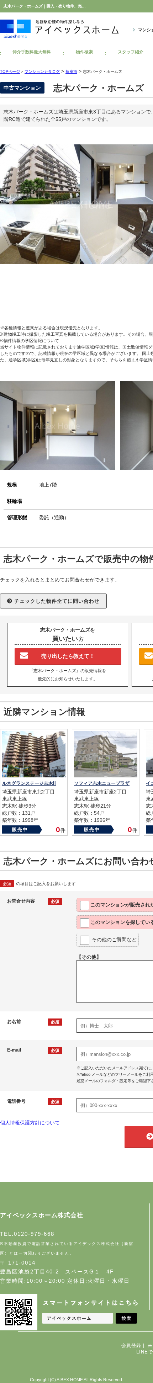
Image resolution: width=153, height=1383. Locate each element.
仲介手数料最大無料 (31, 51)
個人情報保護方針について (30, 1123)
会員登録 (131, 1345)
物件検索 (84, 51)
